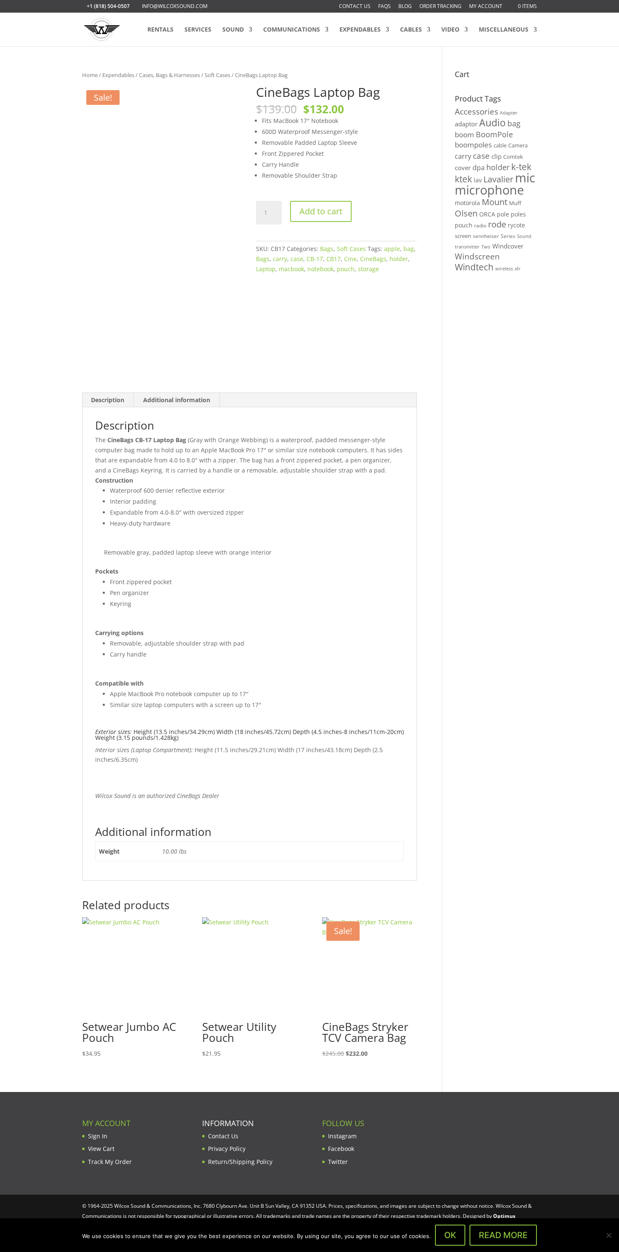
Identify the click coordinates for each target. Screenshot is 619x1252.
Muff (515, 203)
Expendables (360, 30)
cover (463, 167)
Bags (327, 249)
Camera (518, 145)
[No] (608, 1235)
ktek (463, 179)
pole (503, 214)
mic (525, 177)
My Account (485, 7)
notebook (320, 269)
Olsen (466, 213)
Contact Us (355, 7)
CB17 (333, 259)
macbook (291, 269)
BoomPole (494, 134)
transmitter (467, 247)
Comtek (513, 156)
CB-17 (315, 259)
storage (368, 269)
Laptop (265, 269)
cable (500, 145)
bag (408, 249)
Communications (291, 30)
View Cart (101, 1149)
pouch (346, 269)
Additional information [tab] (176, 400)
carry (280, 259)
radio (480, 225)
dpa (478, 167)
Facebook (341, 1149)
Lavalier (498, 179)
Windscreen (477, 256)
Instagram (342, 1136)
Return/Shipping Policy (240, 1162)
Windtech (474, 267)
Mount (494, 202)
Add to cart (320, 211)
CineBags (373, 259)
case (297, 259)
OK (450, 1235)
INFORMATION (228, 1123)
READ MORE (503, 1235)
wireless (504, 269)
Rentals (160, 30)
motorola (467, 203)
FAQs (384, 7)
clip (496, 156)
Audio (492, 122)
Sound (233, 30)
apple (392, 249)
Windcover (507, 246)
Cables (411, 30)
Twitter (338, 1162)
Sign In (97, 1136)
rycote (516, 225)
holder (399, 259)
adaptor (466, 124)
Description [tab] (107, 400)
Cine (350, 259)
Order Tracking (440, 7)
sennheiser (486, 235)
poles (518, 214)
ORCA (487, 214)
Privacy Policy (226, 1149)
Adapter (509, 112)
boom (464, 134)
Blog (405, 7)
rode (497, 224)
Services (197, 30)
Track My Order (110, 1162)
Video (450, 30)
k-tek (521, 167)
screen (463, 236)
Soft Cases (217, 75)
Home (90, 75)
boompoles (473, 144)
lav (478, 180)
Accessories (476, 111)
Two (486, 246)
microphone (489, 190)
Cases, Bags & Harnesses (169, 75)
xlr (517, 268)
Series (508, 236)
